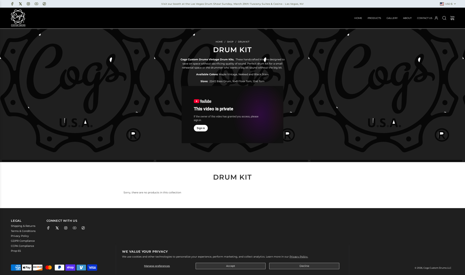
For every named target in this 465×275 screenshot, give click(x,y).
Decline (304, 266)
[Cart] (452, 18)
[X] (20, 4)
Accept (230, 266)
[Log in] (436, 18)
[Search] (444, 18)
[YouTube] (36, 4)
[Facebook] (12, 4)
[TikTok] (44, 4)
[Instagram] (28, 4)
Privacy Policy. (299, 256)
